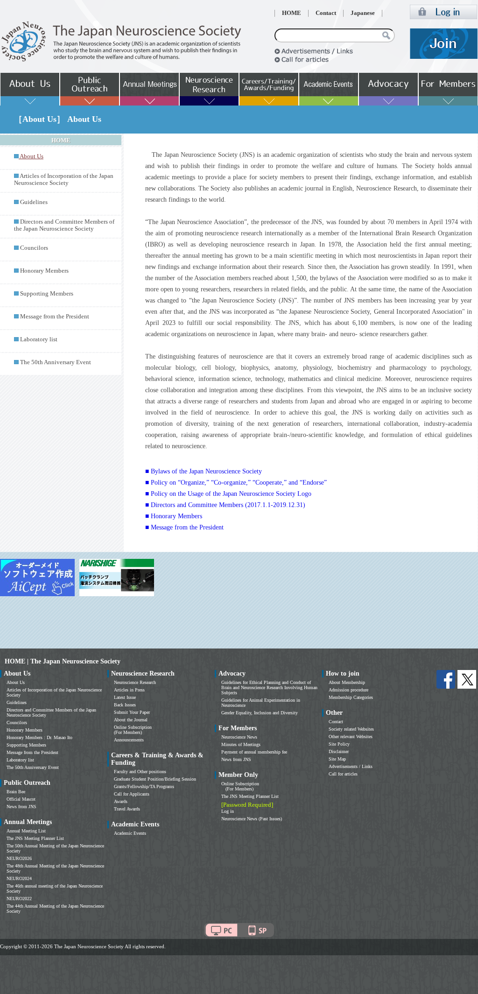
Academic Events (130, 833)
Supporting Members (46, 293)
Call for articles (343, 773)
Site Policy (339, 744)
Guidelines (34, 202)
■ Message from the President (184, 527)
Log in (227, 811)
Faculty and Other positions (140, 771)
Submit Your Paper (132, 712)
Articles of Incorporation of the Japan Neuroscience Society (63, 179)
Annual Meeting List (26, 830)
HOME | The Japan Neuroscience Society (62, 661)
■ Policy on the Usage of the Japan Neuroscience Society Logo (228, 493)
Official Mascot (21, 799)
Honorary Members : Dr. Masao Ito (39, 737)
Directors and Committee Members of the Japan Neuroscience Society (64, 225)
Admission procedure (348, 689)
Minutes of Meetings (240, 744)
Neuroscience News (239, 737)
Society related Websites (351, 729)
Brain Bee (16, 791)
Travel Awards (127, 808)
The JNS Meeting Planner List (35, 838)
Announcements (129, 739)
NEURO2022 (19, 898)
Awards (120, 801)
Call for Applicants (131, 794)
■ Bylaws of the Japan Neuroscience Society (203, 471)
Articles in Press (129, 689)
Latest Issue (125, 697)
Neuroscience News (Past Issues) (251, 818)
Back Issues (125, 704)
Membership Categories (351, 697)
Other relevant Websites (351, 736)
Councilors (34, 248)
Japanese (363, 13)
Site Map (337, 758)
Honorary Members (44, 271)
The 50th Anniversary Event (55, 362)
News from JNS (21, 806)
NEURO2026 (19, 858)
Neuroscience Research (135, 682)
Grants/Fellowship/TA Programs (144, 786)
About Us (16, 682)
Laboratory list (38, 339)
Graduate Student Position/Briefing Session (155, 779)
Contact (326, 13)
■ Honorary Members (173, 516)
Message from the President (54, 316)
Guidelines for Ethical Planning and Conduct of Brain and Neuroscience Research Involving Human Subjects (269, 687)
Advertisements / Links (351, 766)
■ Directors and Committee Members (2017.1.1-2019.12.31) (225, 504)
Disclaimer (339, 751)
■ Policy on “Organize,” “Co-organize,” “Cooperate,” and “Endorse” (236, 482)
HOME (291, 13)
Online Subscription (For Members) (133, 730)
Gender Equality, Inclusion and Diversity (259, 712)
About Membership (347, 682)
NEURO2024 (19, 878)
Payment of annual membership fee (254, 751)
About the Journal (131, 719)
